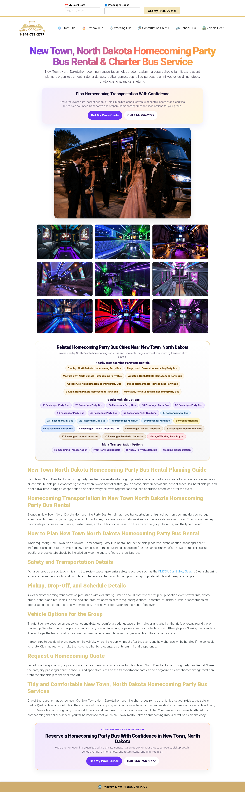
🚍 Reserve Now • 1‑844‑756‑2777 (122, 787)
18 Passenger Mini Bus (175, 412)
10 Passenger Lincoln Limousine (80, 436)
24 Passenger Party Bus (122, 405)
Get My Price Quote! (162, 11)
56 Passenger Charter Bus (58, 428)
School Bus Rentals (187, 420)
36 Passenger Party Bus (188, 405)
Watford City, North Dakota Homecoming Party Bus (92, 375)
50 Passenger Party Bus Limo (140, 412)
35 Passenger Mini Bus (157, 420)
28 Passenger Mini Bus (92, 420)
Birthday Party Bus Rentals (141, 449)
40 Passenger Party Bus (70, 412)
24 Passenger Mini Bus (60, 420)
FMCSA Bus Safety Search (176, 571)
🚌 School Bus (186, 28)
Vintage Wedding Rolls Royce (166, 436)
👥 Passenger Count (116, 5)
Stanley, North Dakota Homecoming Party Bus (94, 368)
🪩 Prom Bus (67, 28)
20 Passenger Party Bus (88, 405)
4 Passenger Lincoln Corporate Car (99, 428)
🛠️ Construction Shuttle (154, 28)
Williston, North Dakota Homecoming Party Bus (155, 375)
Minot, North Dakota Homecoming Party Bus (152, 383)
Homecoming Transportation (70, 449)
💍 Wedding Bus (120, 28)
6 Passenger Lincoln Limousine (143, 428)
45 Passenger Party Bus (103, 412)
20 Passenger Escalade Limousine (123, 436)
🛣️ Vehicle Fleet (213, 28)
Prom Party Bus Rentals (106, 449)
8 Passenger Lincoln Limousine (184, 428)
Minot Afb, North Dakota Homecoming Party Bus (151, 391)
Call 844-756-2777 (140, 115)
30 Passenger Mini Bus (124, 420)
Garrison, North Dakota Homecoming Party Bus (94, 383)
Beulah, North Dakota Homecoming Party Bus (92, 391)
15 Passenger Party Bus (56, 405)
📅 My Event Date (75, 5)
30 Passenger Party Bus (155, 405)
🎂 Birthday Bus (92, 28)
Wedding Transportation (177, 449)
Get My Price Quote (105, 115)
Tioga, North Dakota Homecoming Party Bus (152, 368)
